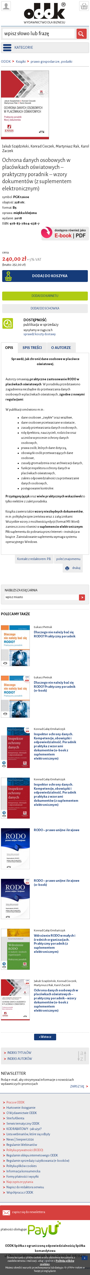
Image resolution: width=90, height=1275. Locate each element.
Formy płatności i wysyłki (22, 1176)
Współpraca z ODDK (19, 1192)
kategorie (23, 47)
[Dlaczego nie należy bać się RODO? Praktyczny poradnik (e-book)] (15, 696)
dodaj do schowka (45, 308)
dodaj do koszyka (49, 276)
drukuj (76, 568)
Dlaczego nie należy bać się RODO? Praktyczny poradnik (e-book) (54, 687)
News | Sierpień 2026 (20, 1139)
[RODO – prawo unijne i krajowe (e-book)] (15, 899)
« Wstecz (45, 1037)
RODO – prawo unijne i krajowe (56, 830)
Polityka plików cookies (21, 1166)
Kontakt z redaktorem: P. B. (34, 559)
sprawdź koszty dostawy (40, 334)
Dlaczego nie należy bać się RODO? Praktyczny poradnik (54, 634)
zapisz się (77, 1086)
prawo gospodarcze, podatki (51, 61)
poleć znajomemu (68, 559)
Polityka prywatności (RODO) (24, 1150)
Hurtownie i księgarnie (21, 1107)
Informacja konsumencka (23, 1171)
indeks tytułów (19, 1053)
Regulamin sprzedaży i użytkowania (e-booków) (37, 1160)
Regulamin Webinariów (21, 1145)
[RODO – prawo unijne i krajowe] (15, 848)
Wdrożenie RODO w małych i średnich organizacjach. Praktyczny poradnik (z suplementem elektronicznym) (54, 944)
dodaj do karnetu (45, 296)
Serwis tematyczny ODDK (22, 1123)
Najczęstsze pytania (19, 1182)
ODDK (6, 61)
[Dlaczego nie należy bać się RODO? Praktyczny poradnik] (15, 645)
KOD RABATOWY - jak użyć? (24, 1129)
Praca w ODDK (15, 1102)
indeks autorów (19, 1059)
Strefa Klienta (15, 1118)
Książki (21, 61)
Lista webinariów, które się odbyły (28, 1134)
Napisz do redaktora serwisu (25, 1187)
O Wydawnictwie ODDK (21, 1113)
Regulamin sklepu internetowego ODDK (32, 1155)
